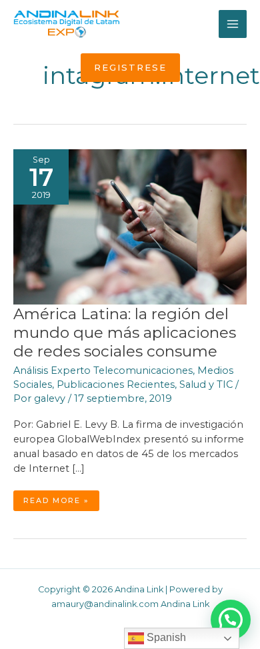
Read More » (59, 503)
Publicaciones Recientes (116, 384)
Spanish (165, 637)
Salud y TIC (206, 384)
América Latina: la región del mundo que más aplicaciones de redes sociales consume (124, 332)
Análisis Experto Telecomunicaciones (103, 370)
